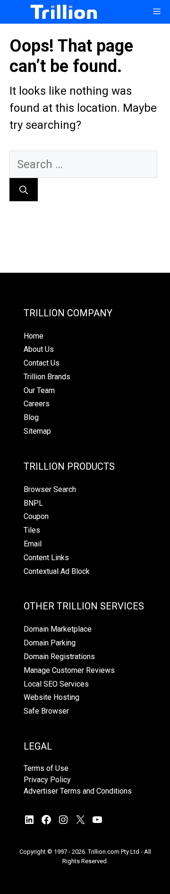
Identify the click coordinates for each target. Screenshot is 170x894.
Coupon (36, 516)
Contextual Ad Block (57, 571)
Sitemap (37, 431)
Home (33, 335)
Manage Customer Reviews (69, 670)
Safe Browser (46, 710)
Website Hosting (51, 697)
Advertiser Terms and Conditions (78, 791)
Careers (37, 403)
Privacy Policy (47, 779)
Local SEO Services (56, 683)
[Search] (23, 189)
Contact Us (42, 362)
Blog (31, 417)
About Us (39, 349)
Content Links (46, 557)
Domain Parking (50, 642)
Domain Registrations (59, 656)
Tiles (32, 530)
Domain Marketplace (58, 629)
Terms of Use (46, 768)
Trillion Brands (47, 376)
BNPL (33, 503)
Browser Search (50, 489)
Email (33, 543)
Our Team (39, 390)
